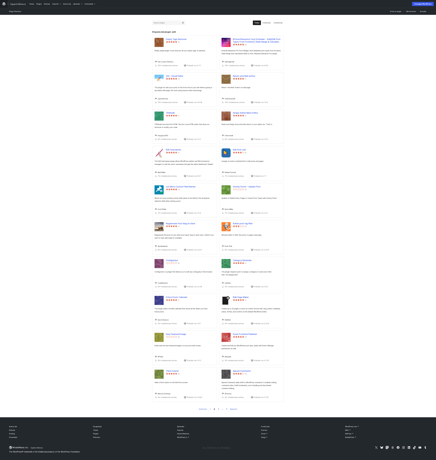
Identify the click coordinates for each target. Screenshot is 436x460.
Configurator (172, 260)
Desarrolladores (183, 434)
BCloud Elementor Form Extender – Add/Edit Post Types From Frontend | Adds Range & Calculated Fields (256, 40)
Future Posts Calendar (176, 297)
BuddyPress (350, 437)
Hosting (12, 434)
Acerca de (13, 426)
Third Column (172, 371)
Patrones (96, 437)
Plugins (95, 434)
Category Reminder (242, 260)
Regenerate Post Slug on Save (180, 223)
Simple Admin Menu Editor (245, 113)
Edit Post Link (239, 149)
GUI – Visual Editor (174, 76)
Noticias (12, 430)
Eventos (264, 430)
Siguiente (233, 409)
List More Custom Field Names (181, 186)
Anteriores (203, 409)
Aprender (180, 426)
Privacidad (13, 437)
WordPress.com (352, 426)
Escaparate (97, 426)
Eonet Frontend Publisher (245, 334)
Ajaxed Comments (242, 371)
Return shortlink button (244, 76)
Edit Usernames (173, 149)
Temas (95, 430)
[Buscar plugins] (183, 23)
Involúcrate (265, 426)
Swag (264, 437)
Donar (264, 434)
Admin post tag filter (243, 223)
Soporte (180, 430)
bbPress (349, 434)
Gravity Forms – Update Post (247, 186)
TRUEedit (170, 113)
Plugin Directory (15, 11)
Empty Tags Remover (176, 39)
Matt (348, 430)
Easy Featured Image (176, 334)
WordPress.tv (183, 437)
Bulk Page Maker (241, 297)
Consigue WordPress (423, 4)
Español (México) (37, 448)
